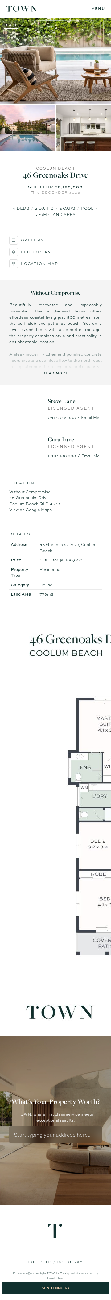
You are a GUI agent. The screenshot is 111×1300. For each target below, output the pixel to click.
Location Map (39, 263)
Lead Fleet (55, 1278)
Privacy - (20, 1273)
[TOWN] (21, 9)
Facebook (40, 1262)
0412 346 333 (62, 417)
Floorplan (36, 252)
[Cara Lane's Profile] (26, 447)
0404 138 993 (62, 455)
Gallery (32, 240)
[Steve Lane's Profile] (26, 409)
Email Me (90, 417)
